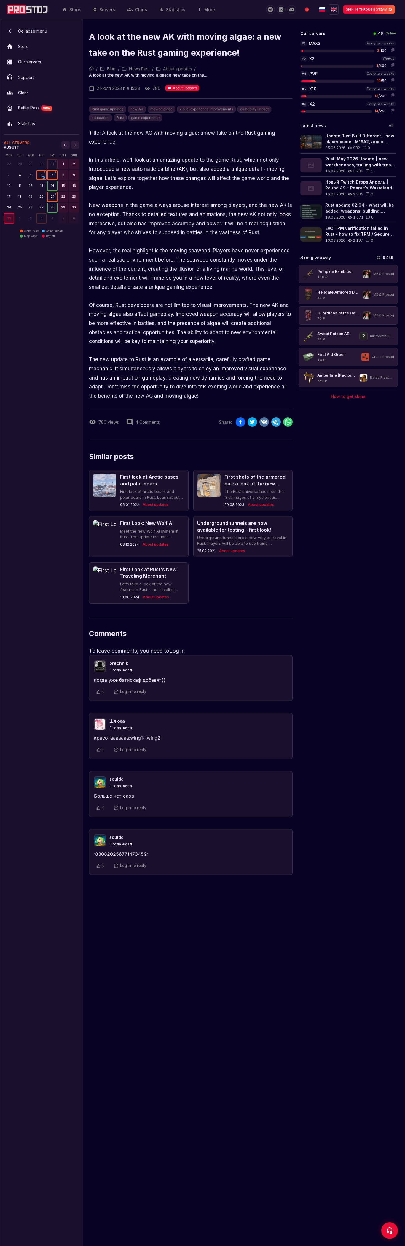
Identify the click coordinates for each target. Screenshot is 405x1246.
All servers (17, 143)
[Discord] (291, 9)
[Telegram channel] (270, 9)
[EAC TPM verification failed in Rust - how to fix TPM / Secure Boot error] (348, 234)
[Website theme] (307, 9)
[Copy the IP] (392, 49)
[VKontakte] (281, 9)
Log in (177, 651)
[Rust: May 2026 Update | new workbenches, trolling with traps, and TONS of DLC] (348, 165)
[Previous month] (65, 145)
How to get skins (348, 396)
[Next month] (75, 145)
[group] (52, 164)
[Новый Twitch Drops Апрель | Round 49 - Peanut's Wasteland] (348, 188)
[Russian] (322, 9)
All (391, 125)
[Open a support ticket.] (389, 1230)
